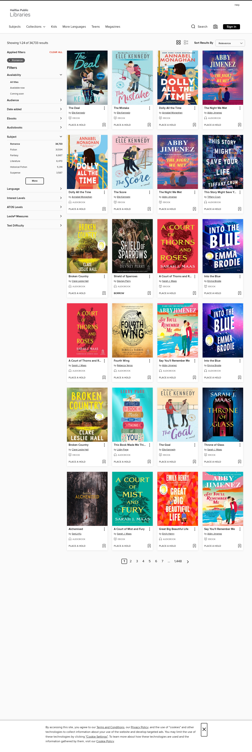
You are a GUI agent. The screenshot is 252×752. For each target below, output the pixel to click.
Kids (54, 27)
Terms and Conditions (110, 727)
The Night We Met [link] (215, 108)
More (34, 181)
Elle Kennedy (78, 112)
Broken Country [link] (79, 276)
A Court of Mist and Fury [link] (129, 529)
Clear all (55, 52)
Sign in (231, 27)
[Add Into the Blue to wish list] (239, 293)
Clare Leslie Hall (80, 281)
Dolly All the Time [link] (170, 108)
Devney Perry (124, 281)
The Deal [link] (74, 108)
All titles (14, 82)
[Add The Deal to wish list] (104, 125)
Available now (17, 87)
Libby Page (122, 449)
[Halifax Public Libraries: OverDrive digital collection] (20, 13)
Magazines (112, 27)
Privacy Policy (139, 727)
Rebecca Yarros (125, 365)
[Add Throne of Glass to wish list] (239, 462)
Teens (96, 27)
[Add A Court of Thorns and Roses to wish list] (194, 293)
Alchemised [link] (76, 529)
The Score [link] (120, 192)
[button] (199, 27)
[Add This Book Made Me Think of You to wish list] (149, 462)
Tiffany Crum (214, 196)
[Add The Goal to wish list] (194, 462)
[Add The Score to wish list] (149, 209)
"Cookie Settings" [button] (97, 737)
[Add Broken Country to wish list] (104, 293)
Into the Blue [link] (212, 276)
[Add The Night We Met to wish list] (239, 125)
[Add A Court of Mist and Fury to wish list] (149, 546)
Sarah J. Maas (169, 281)
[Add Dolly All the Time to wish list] (194, 125)
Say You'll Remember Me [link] (174, 361)
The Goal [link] (164, 445)
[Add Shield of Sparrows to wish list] (149, 293)
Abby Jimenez (214, 112)
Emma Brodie (214, 281)
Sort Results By (203, 43)
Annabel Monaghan (172, 112)
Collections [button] (34, 27)
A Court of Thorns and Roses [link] (176, 276)
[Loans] (215, 27)
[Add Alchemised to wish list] (104, 546)
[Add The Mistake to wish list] (149, 125)
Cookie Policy (105, 741)
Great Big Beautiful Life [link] (173, 529)
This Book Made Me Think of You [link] (131, 445)
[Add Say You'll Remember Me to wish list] (194, 377)
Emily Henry (168, 533)
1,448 (178, 561)
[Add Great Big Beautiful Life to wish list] (194, 546)
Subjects (15, 27)
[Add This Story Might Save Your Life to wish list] (239, 209)
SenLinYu (76, 533)
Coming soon (17, 93)
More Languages (74, 27)
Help (237, 5)
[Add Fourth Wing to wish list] (149, 377)
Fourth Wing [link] (122, 361)
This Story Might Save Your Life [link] (221, 192)
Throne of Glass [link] (214, 445)
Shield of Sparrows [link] (125, 276)
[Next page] (187, 561)
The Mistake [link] (121, 108)
